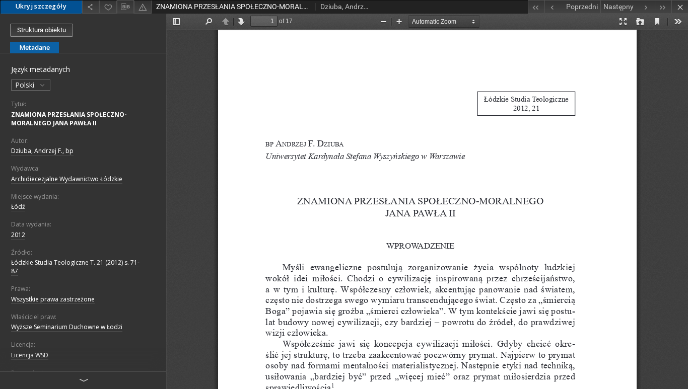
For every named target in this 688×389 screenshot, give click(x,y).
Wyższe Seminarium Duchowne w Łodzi (66, 327)
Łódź (18, 206)
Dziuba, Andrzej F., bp (42, 150)
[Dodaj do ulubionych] (107, 7)
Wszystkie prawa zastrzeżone (53, 299)
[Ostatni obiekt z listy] (663, 7)
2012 (18, 234)
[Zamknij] (679, 7)
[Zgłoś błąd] (142, 7)
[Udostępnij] (90, 7)
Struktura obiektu (41, 30)
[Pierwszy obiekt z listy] (536, 7)
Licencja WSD (29, 355)
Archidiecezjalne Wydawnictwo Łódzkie (66, 179)
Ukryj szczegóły (41, 6)
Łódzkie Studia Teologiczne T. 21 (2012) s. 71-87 (75, 266)
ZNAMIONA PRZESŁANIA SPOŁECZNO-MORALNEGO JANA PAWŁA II (69, 118)
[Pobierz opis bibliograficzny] (125, 7)
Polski (25, 85)
